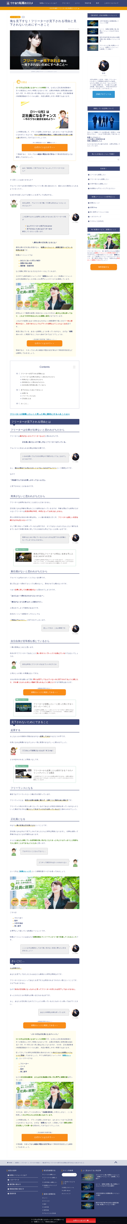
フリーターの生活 (15, 17)
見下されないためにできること (32, 390)
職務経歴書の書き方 (17, 1189)
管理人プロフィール (68, 1187)
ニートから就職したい (98, 174)
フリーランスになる (29, 396)
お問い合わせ (66, 1190)
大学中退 (46, 1207)
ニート (77, 3)
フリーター (66, 3)
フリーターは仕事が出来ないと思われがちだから (38, 377)
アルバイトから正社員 (50, 1213)
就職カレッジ (95, 203)
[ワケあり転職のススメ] (19, 5)
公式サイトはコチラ (80, 1220)
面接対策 (13, 1193)
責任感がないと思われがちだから (33, 382)
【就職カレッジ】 (25, 871)
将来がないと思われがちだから (32, 379)
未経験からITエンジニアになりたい (102, 188)
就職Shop (93, 207)
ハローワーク (14, 1180)
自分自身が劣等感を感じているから (34, 385)
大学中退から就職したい (99, 184)
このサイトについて (111, 3)
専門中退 (46, 1210)
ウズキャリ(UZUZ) (97, 221)
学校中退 (88, 3)
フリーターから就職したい (99, 179)
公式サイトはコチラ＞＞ (44, 147)
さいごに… (25, 403)
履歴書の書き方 (15, 1184)
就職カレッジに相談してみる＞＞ (44, 693)
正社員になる (26, 398)
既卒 (97, 3)
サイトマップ (66, 1193)
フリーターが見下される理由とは (33, 373)
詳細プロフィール (103, 94)
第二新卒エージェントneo (99, 212)
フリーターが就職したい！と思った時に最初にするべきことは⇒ (40, 414)
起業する (25, 393)
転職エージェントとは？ (48, 3)
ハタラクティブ (95, 216)
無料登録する (103, 267)
